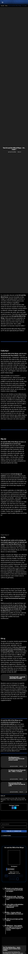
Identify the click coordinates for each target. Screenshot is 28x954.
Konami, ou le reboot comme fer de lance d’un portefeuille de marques (14, 890)
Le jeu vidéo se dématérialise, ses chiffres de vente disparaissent (14, 906)
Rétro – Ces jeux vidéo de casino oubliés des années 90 (14, 913)
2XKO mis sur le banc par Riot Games (14, 919)
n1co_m (3, 795)
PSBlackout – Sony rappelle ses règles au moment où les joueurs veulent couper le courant (14, 928)
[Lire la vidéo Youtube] (14, 710)
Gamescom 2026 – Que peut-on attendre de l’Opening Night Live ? (15, 898)
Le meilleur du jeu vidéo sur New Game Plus (14, 2)
